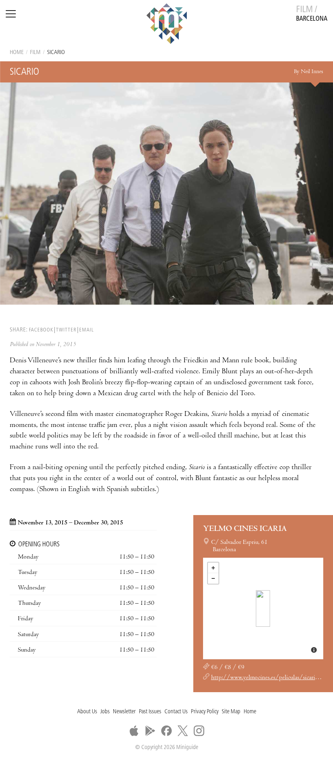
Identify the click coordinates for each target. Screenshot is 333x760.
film (35, 53)
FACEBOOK (41, 330)
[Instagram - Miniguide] (198, 730)
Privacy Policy (204, 712)
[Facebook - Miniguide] (166, 730)
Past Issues (150, 712)
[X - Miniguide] (182, 730)
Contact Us (176, 712)
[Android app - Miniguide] (150, 730)
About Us (87, 712)
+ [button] (213, 568)
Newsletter (124, 712)
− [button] (213, 578)
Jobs (105, 712)
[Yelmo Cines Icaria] (263, 608)
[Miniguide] (166, 24)
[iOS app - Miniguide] (134, 730)
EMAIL (86, 330)
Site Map (231, 712)
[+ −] (263, 608)
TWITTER (66, 330)
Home (17, 53)
